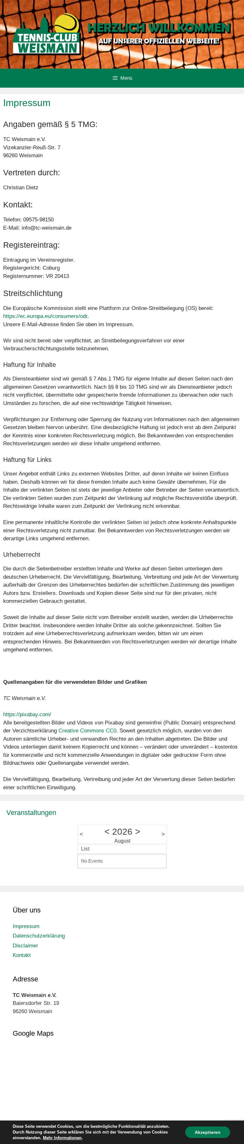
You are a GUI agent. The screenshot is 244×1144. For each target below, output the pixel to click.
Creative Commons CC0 (87, 731)
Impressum (26, 926)
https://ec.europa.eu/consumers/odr (45, 316)
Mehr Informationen (62, 1137)
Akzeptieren (207, 1132)
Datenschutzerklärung (39, 936)
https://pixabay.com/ (27, 714)
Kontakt (22, 955)
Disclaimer (25, 946)
